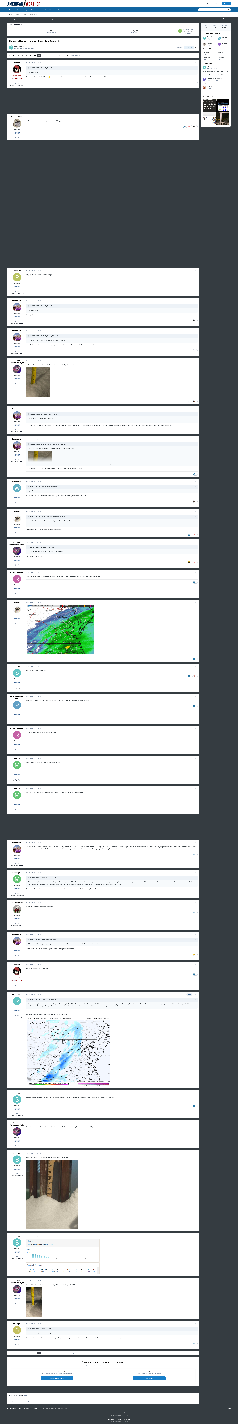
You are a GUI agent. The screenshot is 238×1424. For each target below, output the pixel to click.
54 (18, 687)
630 (17, 321)
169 (39, 55)
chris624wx (49, 1328)
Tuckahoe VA (20, 781)
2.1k (17, 502)
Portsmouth (19, 721)
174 (59, 55)
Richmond (20, 595)
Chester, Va (19, 689)
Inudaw (17, 63)
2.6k (17, 1015)
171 (47, 55)
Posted (33, 62)
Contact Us (127, 1413)
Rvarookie (16, 271)
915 (17, 137)
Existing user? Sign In (214, 3)
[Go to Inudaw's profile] (17, 69)
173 (55, 55)
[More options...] (196, 63)
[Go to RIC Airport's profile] (11, 47)
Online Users (33, 14)
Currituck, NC (20, 1346)
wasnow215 (16, 481)
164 (18, 55)
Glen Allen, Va (20, 504)
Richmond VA (20, 293)
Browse (11, 10)
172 (51, 55)
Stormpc (16, 1324)
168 (35, 55)
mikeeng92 (16, 758)
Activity (19, 10)
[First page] (9, 55)
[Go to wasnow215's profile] (17, 488)
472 (17, 923)
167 (30, 55)
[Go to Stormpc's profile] (17, 1330)
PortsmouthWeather (17, 697)
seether (16, 666)
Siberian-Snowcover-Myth (16, 362)
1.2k (17, 83)
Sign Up (226, 3)
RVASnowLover (16, 572)
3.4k (17, 1344)
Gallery (18, 14)
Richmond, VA (20, 1017)
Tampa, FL (20, 323)
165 (22, 55)
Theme (119, 1413)
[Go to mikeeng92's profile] (17, 765)
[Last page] (67, 55)
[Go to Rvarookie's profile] (17, 277)
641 (17, 532)
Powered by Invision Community (119, 1415)
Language (111, 1413)
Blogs (26, 10)
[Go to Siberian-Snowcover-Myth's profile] (17, 369)
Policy (58, 10)
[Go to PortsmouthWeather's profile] (17, 705)
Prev (13, 55)
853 (17, 291)
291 (17, 383)
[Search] (229, 9)
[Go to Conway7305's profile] (17, 123)
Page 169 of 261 (76, 55)
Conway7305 (16, 117)
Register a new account (57, 1378)
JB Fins (17, 511)
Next (63, 55)
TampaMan (50, 68)
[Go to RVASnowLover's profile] (17, 579)
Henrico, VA (19, 534)
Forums (10, 14)
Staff (24, 14)
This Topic (221, 10)
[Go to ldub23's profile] (219, 44)
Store (32, 10)
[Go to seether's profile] (17, 673)
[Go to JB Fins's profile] (17, 518)
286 (17, 779)
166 (26, 55)
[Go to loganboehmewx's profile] (180, 31)
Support (39, 10)
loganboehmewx (188, 31)
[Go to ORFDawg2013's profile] (17, 909)
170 (43, 55)
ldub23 (224, 43)
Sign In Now (149, 1378)
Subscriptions (49, 10)
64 (18, 719)
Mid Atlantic (31, 48)
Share (180, 47)
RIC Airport (20, 46)
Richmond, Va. (20, 85)
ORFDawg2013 (17, 903)
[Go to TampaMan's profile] (17, 307)
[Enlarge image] (60, 630)
